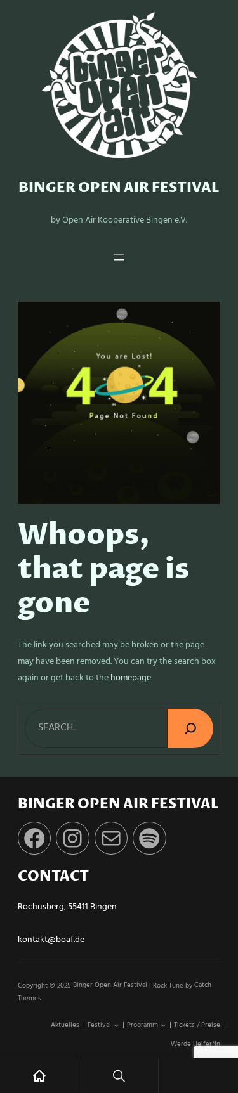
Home (39, 1075)
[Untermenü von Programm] (163, 1025)
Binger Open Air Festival (119, 188)
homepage (130, 678)
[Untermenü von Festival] (116, 1025)
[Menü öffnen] (119, 257)
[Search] (190, 728)
